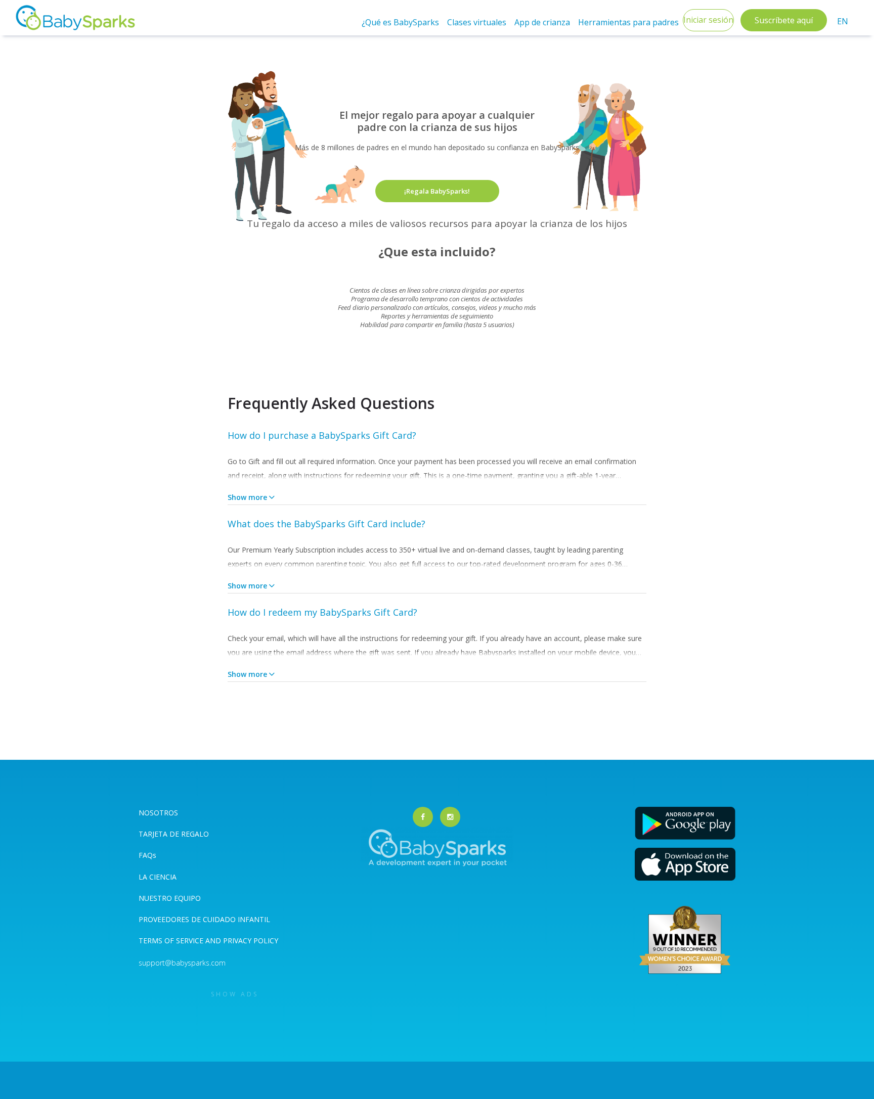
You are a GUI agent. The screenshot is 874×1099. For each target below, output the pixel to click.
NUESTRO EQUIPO (170, 898)
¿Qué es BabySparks (400, 22)
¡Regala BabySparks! (437, 191)
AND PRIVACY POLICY (241, 940)
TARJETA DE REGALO (174, 834)
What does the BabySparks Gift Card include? (326, 524)
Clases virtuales (476, 22)
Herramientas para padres (628, 22)
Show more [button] (247, 497)
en (842, 21)
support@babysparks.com (182, 963)
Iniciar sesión (708, 19)
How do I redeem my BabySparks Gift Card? (322, 612)
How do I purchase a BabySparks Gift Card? (322, 435)
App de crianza (542, 22)
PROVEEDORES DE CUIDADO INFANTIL (204, 919)
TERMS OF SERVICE (172, 940)
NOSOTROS (158, 812)
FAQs (147, 855)
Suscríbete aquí (784, 20)
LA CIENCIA (158, 877)
